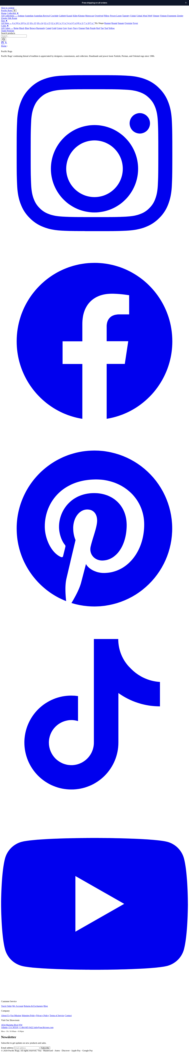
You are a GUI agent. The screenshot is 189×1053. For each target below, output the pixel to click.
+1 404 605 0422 (26, 1027)
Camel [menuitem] (48, 28)
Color (5, 26)
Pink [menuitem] (88, 28)
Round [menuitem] (114, 23)
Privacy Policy (42, 1015)
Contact (68, 1015)
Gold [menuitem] (54, 28)
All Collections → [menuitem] (9, 16)
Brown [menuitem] (33, 28)
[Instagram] (94, 246)
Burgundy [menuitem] (40, 28)
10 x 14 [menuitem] (40, 23)
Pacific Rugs (7, 10)
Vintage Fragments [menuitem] (168, 16)
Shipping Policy (29, 1015)
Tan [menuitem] (102, 28)
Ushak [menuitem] (133, 16)
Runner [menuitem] (107, 23)
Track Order (6, 1006)
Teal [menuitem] (106, 28)
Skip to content (7, 8)
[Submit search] (3, 39)
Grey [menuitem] (65, 28)
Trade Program (7, 31)
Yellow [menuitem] (111, 28)
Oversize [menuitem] (128, 23)
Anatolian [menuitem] (29, 16)
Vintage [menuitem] (156, 16)
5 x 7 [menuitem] (92, 23)
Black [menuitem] (21, 28)
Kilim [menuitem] (75, 16)
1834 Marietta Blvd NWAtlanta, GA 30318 (11, 1026)
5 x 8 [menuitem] (75, 23)
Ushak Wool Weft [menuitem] (144, 16)
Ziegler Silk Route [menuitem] (9, 18)
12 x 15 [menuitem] (47, 23)
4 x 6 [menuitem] (70, 23)
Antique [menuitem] (20, 16)
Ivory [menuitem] (70, 28)
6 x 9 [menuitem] (14, 23)
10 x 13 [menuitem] (32, 23)
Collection (13, 13)
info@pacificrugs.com (43, 1027)
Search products (8, 33)
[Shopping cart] (2, 43)
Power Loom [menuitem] (116, 16)
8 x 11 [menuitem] (81, 23)
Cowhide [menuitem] (54, 16)
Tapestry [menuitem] (126, 16)
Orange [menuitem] (81, 28)
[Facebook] (94, 433)
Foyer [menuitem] (135, 23)
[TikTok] (94, 809)
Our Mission (15, 1015)
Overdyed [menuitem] (99, 16)
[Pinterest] (94, 621)
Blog (45, 1006)
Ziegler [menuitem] (180, 16)
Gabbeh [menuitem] (62, 16)
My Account (17, 1006)
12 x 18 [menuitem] (54, 23)
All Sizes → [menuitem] (6, 23)
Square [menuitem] (121, 23)
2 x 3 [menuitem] (60, 23)
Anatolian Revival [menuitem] (42, 16)
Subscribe (45, 1048)
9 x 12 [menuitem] (26, 23)
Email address (7, 1048)
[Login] (5, 43)
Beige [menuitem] (16, 28)
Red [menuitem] (98, 28)
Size (4, 21)
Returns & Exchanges (33, 1006)
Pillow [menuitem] (107, 16)
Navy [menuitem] (75, 28)
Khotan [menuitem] (81, 16)
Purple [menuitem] (93, 28)
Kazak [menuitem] (69, 16)
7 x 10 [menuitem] (87, 23)
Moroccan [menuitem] (89, 16)
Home (4, 13)
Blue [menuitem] (27, 28)
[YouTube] (94, 996)
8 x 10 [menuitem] (20, 23)
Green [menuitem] (59, 28)
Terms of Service (57, 1015)
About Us (5, 1015)
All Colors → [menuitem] (7, 28)
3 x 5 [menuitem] (65, 23)
